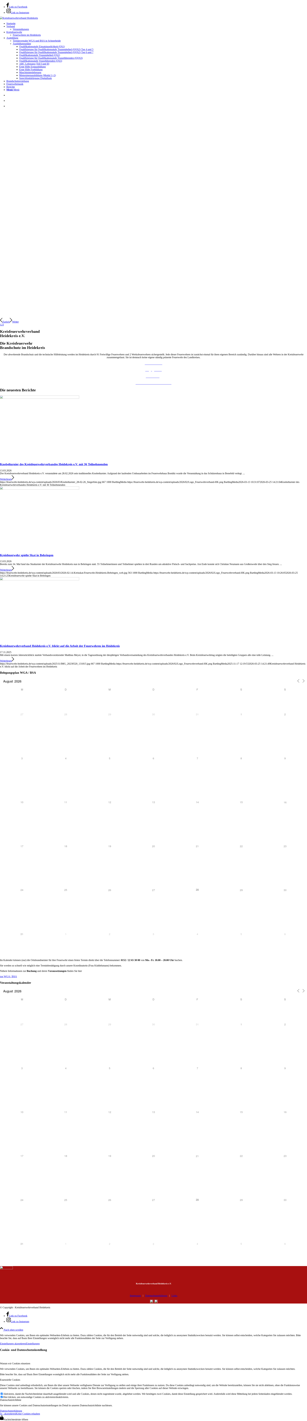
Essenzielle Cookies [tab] (10, 1379)
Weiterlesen (6, 479)
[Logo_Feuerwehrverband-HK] (19, 18)
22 (241, 846)
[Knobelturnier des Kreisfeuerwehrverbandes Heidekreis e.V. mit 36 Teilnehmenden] (39, 397)
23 (285, 846)
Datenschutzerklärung (156, 1295)
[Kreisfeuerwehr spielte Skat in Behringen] (39, 488)
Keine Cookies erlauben (28, 1413)
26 (109, 890)
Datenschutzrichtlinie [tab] (10, 1400)
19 (109, 846)
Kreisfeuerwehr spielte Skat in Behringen (26, 555)
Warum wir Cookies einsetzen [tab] (15, 1363)
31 (21, 934)
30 (285, 890)
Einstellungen (33, 1343)
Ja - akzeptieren (8, 1413)
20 (153, 846)
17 (21, 846)
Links (174, 1295)
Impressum (135, 1295)
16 (285, 802)
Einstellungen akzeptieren (13, 1343)
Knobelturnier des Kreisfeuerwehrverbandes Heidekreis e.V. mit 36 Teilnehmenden (54, 464)
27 (153, 890)
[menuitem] (156, 23)
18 (65, 846)
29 (241, 890)
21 (197, 846)
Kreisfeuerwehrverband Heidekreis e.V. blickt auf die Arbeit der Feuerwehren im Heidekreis (60, 646)
